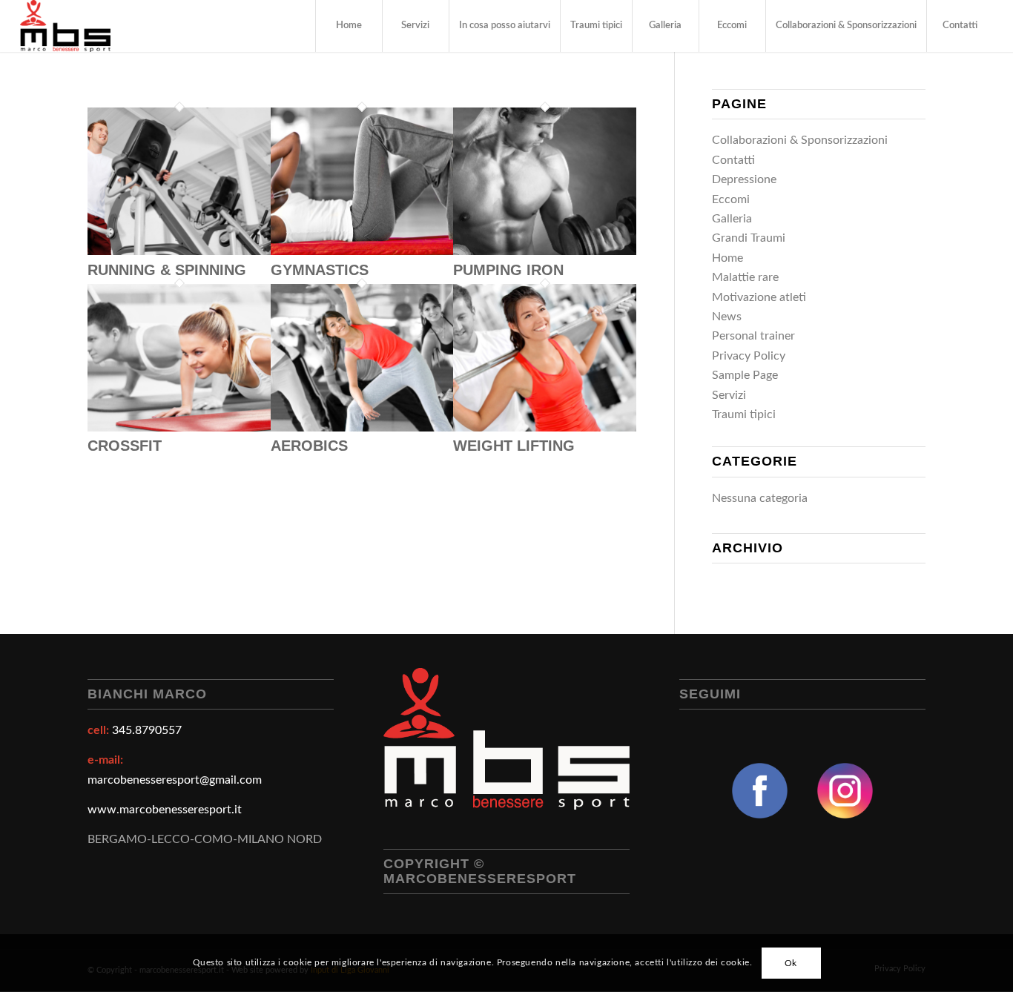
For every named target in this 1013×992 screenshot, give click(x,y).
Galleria (732, 219)
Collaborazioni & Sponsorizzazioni (800, 140)
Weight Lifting (514, 445)
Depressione (744, 179)
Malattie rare (745, 277)
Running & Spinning (167, 270)
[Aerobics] (362, 428)
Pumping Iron (508, 270)
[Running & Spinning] (179, 251)
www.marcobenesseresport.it (165, 810)
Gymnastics (320, 270)
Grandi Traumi (748, 238)
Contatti (733, 160)
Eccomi (731, 199)
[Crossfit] (179, 428)
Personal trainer (753, 336)
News (727, 317)
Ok (791, 963)
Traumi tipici (744, 414)
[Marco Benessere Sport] (65, 26)
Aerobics (309, 445)
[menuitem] (348, 26)
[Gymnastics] (362, 251)
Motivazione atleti (759, 297)
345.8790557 (147, 730)
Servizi (729, 395)
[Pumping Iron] (544, 251)
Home (727, 258)
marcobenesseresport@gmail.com (175, 780)
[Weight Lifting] (544, 428)
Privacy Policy (748, 356)
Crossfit (125, 445)
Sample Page (745, 375)
